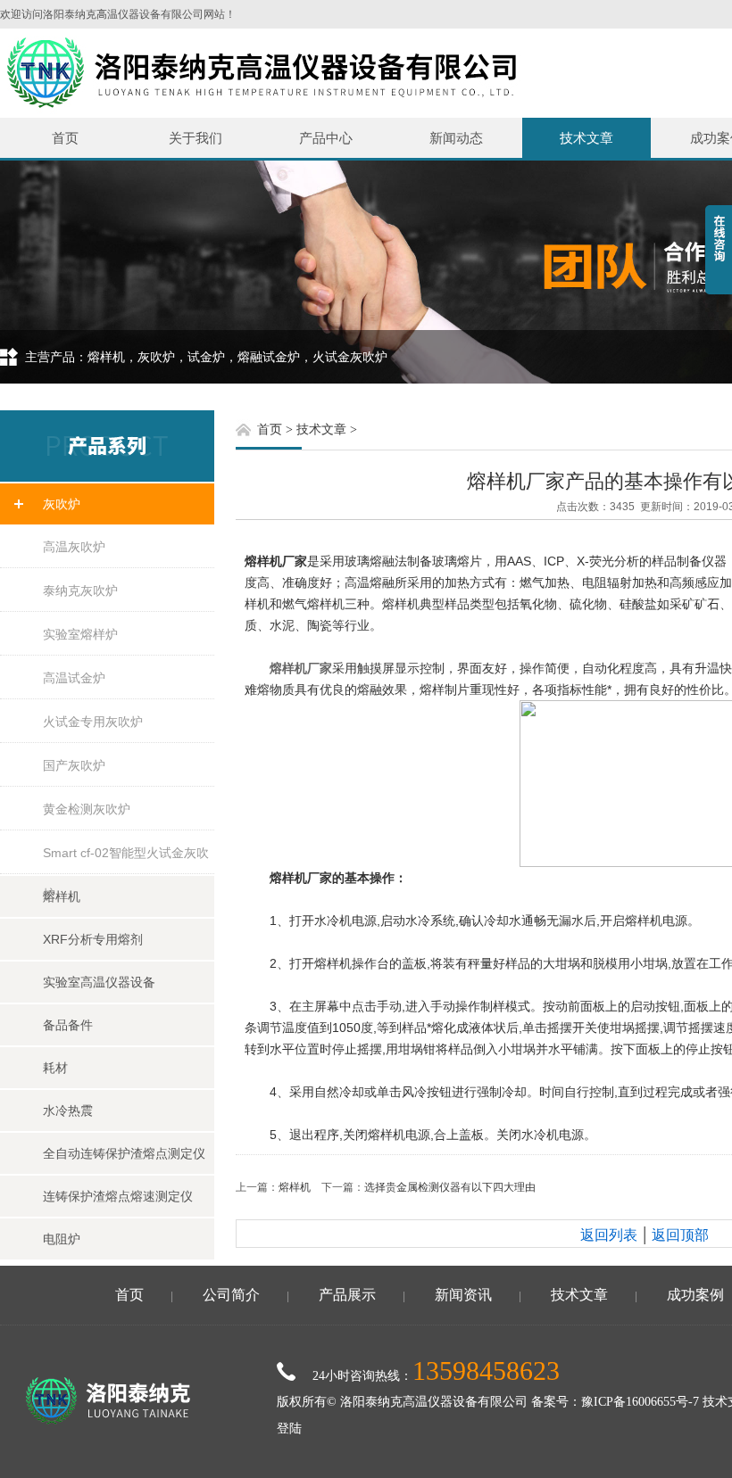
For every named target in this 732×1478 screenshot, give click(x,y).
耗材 (55, 1068)
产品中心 (326, 137)
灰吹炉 (61, 504)
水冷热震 (68, 1110)
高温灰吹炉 (74, 547)
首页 (65, 137)
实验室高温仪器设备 (99, 982)
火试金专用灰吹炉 (93, 721)
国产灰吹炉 (74, 765)
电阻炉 (61, 1239)
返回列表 (608, 1235)
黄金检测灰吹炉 (86, 809)
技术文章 (586, 137)
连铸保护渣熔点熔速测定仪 (118, 1196)
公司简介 (231, 1294)
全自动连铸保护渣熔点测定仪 (124, 1153)
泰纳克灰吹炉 (80, 590)
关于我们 (195, 137)
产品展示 (347, 1294)
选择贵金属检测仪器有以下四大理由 (450, 1187)
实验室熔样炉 (80, 634)
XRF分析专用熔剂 (93, 939)
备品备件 (68, 1025)
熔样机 (61, 896)
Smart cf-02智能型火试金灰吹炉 (126, 860)
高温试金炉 (74, 678)
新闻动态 (456, 137)
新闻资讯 (463, 1294)
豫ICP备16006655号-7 (640, 1401)
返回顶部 (680, 1235)
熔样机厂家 (301, 668)
